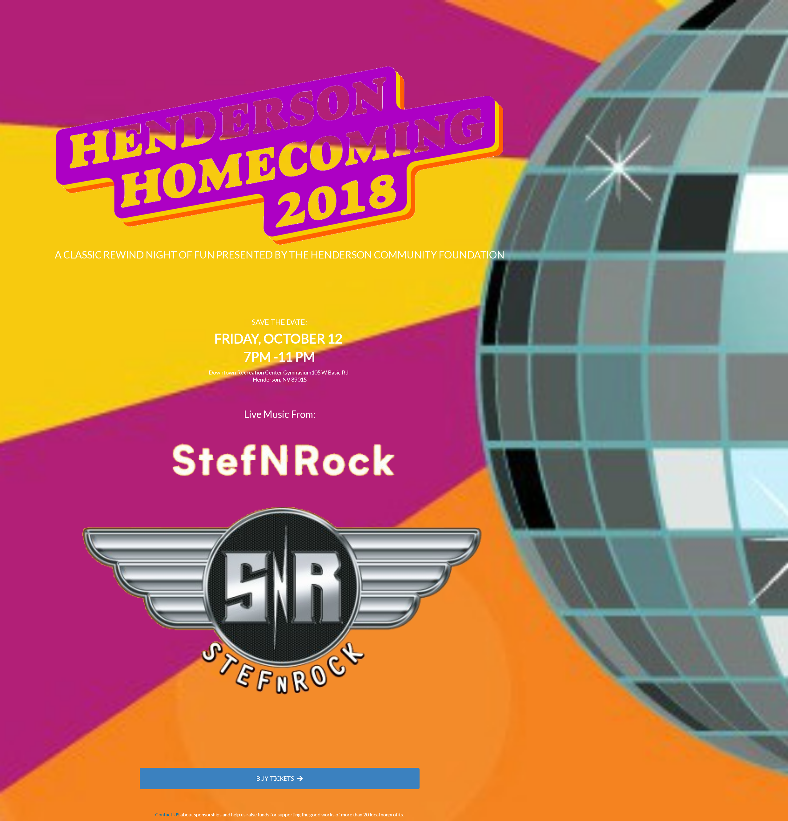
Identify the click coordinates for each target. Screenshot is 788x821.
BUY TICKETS (276, 778)
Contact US (167, 814)
